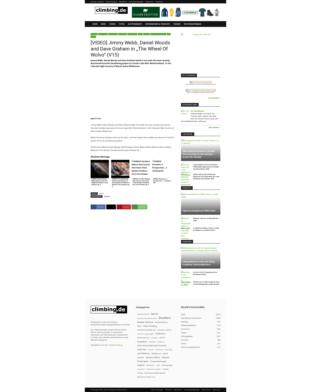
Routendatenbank (192, 24)
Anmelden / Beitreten (97, 2)
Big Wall (154, 314)
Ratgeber (141, 365)
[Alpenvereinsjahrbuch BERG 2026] (200, 204)
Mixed (165, 353)
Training (165, 369)
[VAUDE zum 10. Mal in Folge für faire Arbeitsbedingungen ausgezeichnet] (186, 284)
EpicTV (101, 193)
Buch (139, 326)
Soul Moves (141, 369)
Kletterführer (159, 350)
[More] (150, 206)
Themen (176, 24)
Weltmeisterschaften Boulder (154, 373)
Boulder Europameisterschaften (147, 318)
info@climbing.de (115, 345)
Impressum (159, 2)
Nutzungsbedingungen (136, 2)
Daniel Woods (103, 34)
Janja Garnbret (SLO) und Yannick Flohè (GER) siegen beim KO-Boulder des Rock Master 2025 (206, 167)
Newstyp (99, 31)
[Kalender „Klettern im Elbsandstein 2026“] (186, 223)
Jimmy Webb (122, 34)
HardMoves (160, 342)
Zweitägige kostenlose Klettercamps (202, 92)
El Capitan (154, 338)
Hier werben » (214, 98)
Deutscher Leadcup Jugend (145, 334)
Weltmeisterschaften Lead (146, 377)
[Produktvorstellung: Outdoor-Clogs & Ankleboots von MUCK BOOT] (186, 233)
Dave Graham (113, 34)
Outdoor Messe (153, 357)
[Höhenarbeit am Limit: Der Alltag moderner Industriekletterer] (200, 257)
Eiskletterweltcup (143, 338)
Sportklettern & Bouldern (158, 34)
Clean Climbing (150, 326)
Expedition (142, 341)
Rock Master (150, 365)
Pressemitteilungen (158, 361)
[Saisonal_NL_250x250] (200, 52)
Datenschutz (149, 2)
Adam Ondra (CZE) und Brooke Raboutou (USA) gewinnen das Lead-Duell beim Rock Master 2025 (206, 176)
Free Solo (152, 342)
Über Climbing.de (111, 2)
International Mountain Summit (151, 345)
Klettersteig (168, 350)
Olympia (140, 357)
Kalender (151, 350)
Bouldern (107, 196)
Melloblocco (156, 353)
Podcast (165, 357)
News (103, 24)
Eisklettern (160, 333)
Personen (94, 34)
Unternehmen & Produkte (157, 24)
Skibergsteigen (167, 365)
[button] (217, 24)
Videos (112, 24)
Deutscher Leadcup (164, 330)
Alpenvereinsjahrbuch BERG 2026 (199, 210)
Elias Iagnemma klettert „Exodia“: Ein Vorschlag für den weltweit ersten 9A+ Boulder (199, 154)
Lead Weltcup (143, 353)
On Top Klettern (197, 111)
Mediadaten (123, 2)
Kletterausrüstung (210, 84)
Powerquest (143, 361)
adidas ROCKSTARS (143, 314)
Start (92, 31)
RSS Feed (168, 390)
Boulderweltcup (161, 322)
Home (95, 24)
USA (169, 34)
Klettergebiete (135, 24)
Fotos (122, 24)
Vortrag (140, 373)
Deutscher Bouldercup (146, 330)
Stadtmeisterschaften (153, 369)
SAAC (158, 365)
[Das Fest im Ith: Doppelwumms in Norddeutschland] (186, 278)
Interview (141, 349)
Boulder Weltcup (145, 322)
